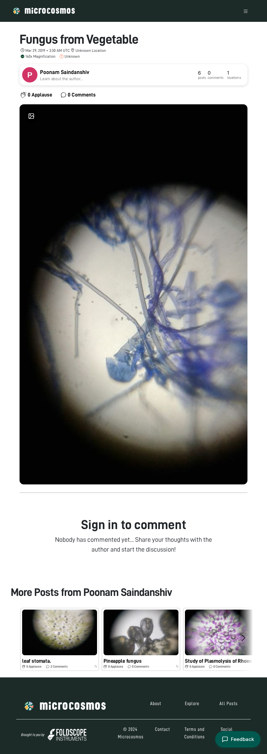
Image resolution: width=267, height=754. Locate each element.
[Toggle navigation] (245, 11)
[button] (60, 639)
